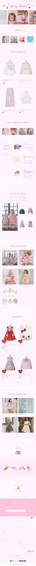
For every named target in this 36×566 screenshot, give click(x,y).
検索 (19, 523)
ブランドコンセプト (5, 523)
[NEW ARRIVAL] (18, 17)
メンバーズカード (4, 529)
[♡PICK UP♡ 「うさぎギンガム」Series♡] (5, 39)
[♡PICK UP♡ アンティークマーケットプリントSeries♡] (14, 39)
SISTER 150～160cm (6, 433)
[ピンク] (2, 378)
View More (17, 32)
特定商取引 (20, 544)
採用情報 (3, 533)
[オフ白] (2, 83)
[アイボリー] (18, 82)
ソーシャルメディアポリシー (23, 548)
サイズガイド (21, 531)
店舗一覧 (3, 527)
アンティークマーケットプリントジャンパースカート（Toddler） (9, 375)
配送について (21, 527)
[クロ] (3, 83)
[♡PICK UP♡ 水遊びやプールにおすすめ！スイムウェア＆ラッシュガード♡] (22, 39)
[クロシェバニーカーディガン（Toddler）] (30, 210)
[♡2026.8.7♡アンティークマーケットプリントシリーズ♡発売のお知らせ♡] (22, 131)
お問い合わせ (21, 533)
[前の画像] (3, 67)
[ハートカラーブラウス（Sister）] (22, 210)
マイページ (20, 535)
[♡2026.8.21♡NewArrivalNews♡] (5, 131)
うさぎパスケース (21, 344)
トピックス (4, 542)
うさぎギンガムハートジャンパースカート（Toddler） (9, 345)
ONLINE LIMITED (21, 266)
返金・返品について (22, 529)
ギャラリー (4, 525)
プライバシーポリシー (22, 546)
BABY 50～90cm (5, 414)
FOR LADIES (20, 433)
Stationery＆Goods (6, 285)
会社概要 (3, 531)
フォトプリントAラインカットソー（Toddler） (8, 80)
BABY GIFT (4, 304)
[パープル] (3, 112)
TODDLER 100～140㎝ (22, 414)
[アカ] (3, 348)
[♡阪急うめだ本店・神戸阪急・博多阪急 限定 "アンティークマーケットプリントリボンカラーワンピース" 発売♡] (30, 131)
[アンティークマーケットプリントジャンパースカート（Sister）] (22, 223)
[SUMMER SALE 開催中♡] (30, 39)
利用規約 (20, 542)
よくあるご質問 (21, 525)
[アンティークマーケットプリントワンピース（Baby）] (30, 223)
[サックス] (3, 378)
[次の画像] (16, 67)
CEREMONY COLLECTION (23, 285)
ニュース (3, 544)
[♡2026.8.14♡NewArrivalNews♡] (14, 131)
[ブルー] (2, 348)
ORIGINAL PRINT (5, 266)
